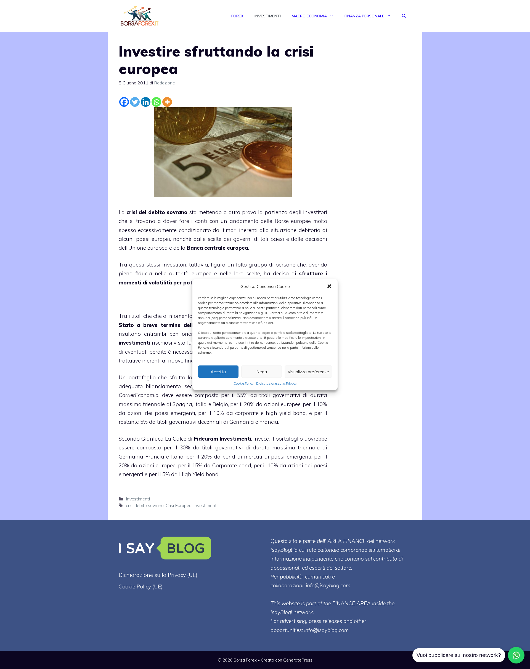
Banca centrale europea (217, 247)
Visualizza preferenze (308, 371)
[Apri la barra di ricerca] (403, 16)
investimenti (134, 342)
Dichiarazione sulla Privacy (276, 383)
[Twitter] (135, 102)
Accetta (218, 371)
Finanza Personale (364, 16)
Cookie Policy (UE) (141, 586)
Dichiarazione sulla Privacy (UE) (158, 575)
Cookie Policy (243, 383)
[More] (167, 102)
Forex (237, 16)
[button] (329, 286)
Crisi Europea (179, 505)
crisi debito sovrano (145, 505)
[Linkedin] (145, 102)
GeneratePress (297, 660)
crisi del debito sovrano (156, 212)
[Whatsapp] (156, 102)
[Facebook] (124, 102)
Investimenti (268, 16)
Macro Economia (309, 16)
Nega (261, 371)
